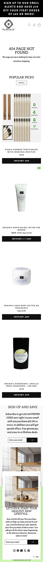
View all (21, 83)
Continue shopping (21, 61)
